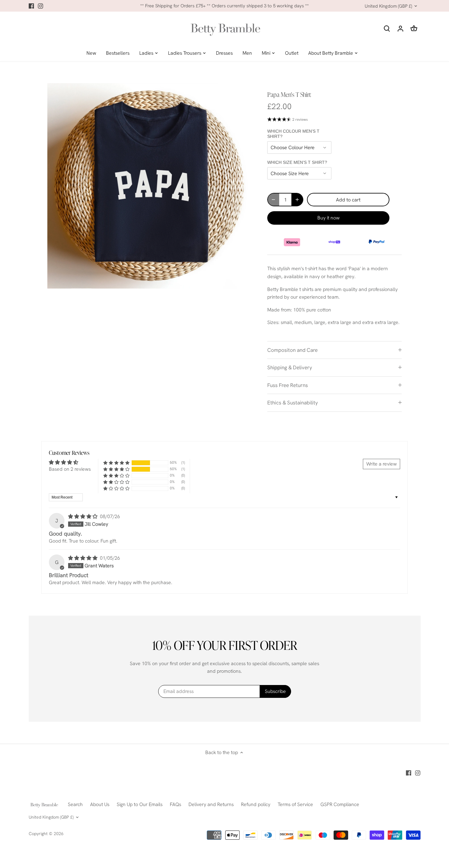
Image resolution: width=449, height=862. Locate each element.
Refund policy (255, 804)
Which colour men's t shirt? (293, 134)
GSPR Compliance (339, 804)
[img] (83, 516)
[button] (116, 462)
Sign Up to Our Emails (139, 804)
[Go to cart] (414, 28)
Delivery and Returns (211, 804)
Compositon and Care (292, 350)
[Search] (387, 28)
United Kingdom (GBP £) (388, 6)
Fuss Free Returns (287, 385)
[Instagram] (40, 5)
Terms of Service (295, 804)
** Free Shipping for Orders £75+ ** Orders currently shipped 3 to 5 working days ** (224, 6)
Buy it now (328, 218)
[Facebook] (31, 5)
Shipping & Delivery (289, 367)
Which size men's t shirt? (297, 162)
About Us (99, 804)
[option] (150, 186)
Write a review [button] (381, 464)
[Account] (400, 28)
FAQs (175, 804)
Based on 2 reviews (70, 469)
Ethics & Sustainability (292, 402)
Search (75, 804)
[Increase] (297, 199)
